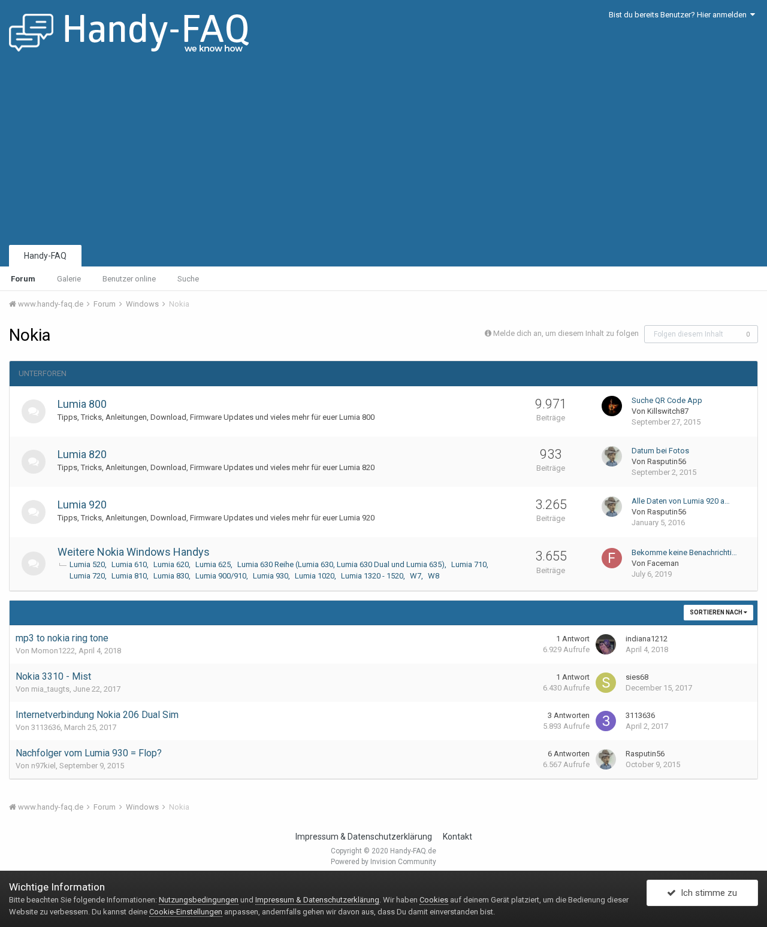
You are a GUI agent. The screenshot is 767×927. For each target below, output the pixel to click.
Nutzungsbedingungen (198, 899)
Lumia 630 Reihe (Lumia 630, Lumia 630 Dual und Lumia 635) (341, 564)
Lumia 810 (129, 575)
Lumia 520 (87, 564)
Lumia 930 (270, 575)
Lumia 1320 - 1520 (372, 575)
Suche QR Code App (667, 400)
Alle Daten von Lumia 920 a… (681, 500)
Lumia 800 (82, 404)
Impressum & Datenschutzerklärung (363, 836)
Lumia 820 (82, 454)
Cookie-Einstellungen (185, 911)
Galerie (69, 278)
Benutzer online (129, 278)
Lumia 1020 (314, 575)
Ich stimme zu (706, 892)
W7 (415, 575)
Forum (23, 278)
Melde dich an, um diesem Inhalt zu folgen (566, 333)
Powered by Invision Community (383, 862)
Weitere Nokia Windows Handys (134, 552)
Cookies (433, 899)
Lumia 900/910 (220, 575)
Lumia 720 (87, 575)
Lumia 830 (171, 575)
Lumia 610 (129, 564)
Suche (188, 278)
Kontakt (457, 836)
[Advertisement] (383, 153)
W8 (433, 575)
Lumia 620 (171, 564)
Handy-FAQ (45, 255)
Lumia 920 (82, 504)
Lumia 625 (213, 564)
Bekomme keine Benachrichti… (684, 552)
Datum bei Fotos (660, 450)
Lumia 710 (469, 564)
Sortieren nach (717, 612)
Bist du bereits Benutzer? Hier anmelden (679, 14)
